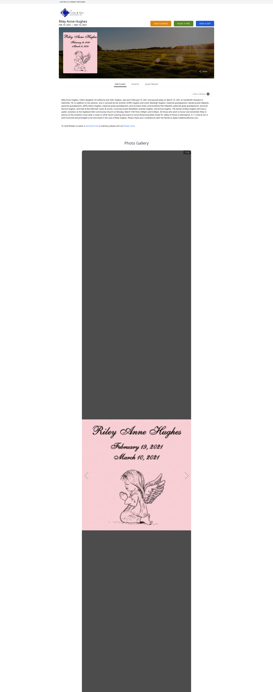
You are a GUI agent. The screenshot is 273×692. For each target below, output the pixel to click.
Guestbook (151, 84)
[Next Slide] (187, 475)
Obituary (120, 84)
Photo (135, 84)
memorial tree (91, 126)
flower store (129, 126)
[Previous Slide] (86, 475)
